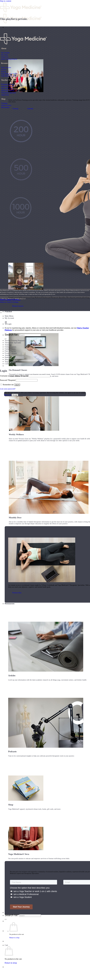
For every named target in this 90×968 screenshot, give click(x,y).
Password (7, 380)
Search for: (11, 915)
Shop (7, 359)
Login (9, 324)
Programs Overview (7, 84)
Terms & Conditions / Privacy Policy (10, 300)
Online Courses (6, 105)
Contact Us (4, 57)
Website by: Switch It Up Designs (9, 299)
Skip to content (5, 1)
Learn (7, 27)
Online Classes (10, 349)
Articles (3, 69)
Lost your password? (7, 389)
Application (5, 95)
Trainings (4, 103)
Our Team (4, 55)
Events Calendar (11, 353)
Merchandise (5, 107)
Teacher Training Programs (15, 341)
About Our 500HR (7, 88)
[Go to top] (1, 312)
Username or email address (14, 376)
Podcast (3, 72)
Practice (8, 312)
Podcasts (8, 357)
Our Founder (5, 53)
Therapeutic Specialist (8, 93)
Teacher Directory (13, 912)
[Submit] (6, 919)
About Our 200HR (7, 86)
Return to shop (14, 938)
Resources (9, 604)
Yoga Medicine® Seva (8, 76)
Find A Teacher (6, 67)
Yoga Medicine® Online (9, 74)
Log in (17, 385)
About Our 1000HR (7, 91)
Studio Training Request (9, 59)
